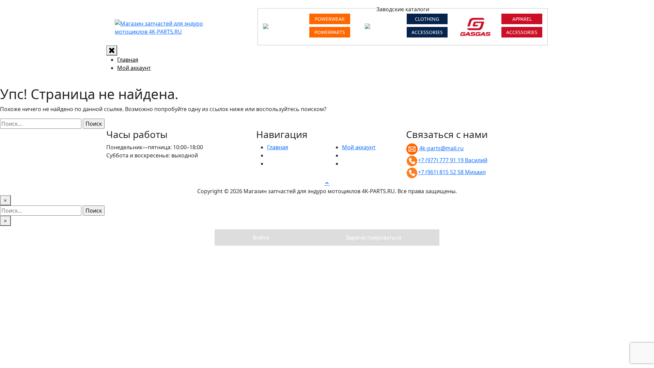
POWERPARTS (329, 32)
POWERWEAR (330, 19)
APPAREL (522, 19)
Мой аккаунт (134, 68)
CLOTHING (427, 19)
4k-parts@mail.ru (441, 148)
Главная (127, 59)
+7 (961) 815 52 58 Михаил (452, 172)
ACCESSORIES (427, 32)
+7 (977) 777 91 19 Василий (452, 160)
